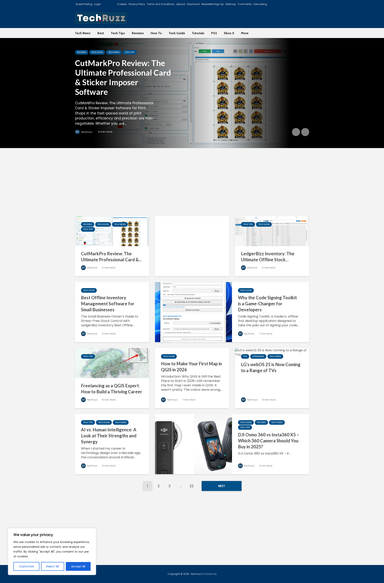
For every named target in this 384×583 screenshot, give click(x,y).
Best (100, 33)
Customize (26, 566)
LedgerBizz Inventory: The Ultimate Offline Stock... (267, 256)
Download (193, 4)
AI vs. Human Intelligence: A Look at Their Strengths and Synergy (108, 435)
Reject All (52, 566)
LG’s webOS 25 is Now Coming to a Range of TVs (270, 367)
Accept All (78, 566)
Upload (180, 4)
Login (97, 4)
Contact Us (210, 574)
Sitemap (230, 4)
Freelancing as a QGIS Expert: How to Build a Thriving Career (111, 388)
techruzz (86, 132)
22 (192, 486)
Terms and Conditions (160, 4)
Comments (245, 4)
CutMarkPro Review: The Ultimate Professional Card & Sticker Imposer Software (123, 77)
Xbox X (229, 33)
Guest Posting (84, 4)
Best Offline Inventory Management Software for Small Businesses (107, 303)
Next (221, 486)
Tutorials (198, 33)
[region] (52, 551)
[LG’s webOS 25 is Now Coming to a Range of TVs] (272, 352)
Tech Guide (177, 33)
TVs (245, 356)
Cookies (122, 4)
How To (156, 33)
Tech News (83, 33)
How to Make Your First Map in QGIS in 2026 (191, 366)
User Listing (260, 4)
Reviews (138, 33)
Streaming (258, 356)
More (244, 33)
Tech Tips (118, 33)
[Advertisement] (192, 182)
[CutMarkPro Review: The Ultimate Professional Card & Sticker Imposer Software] (192, 93)
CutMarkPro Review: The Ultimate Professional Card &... (111, 256)
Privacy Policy (137, 4)
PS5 (214, 33)
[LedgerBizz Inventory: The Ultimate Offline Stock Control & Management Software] (272, 230)
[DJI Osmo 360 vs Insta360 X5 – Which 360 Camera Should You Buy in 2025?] (193, 444)
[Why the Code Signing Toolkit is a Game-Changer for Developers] (193, 312)
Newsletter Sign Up (212, 4)
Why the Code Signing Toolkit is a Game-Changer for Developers (267, 303)
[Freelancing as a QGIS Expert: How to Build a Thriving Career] (112, 363)
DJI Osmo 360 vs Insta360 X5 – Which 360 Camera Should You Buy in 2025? (268, 440)
